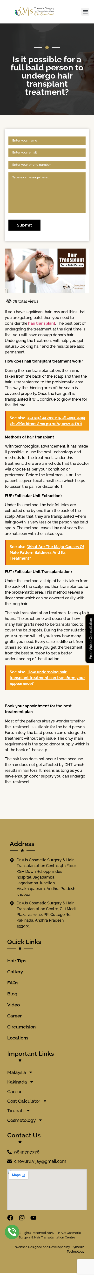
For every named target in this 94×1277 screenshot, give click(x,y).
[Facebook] (10, 1218)
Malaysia (16, 1072)
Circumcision (21, 1026)
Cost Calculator (23, 1101)
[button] (85, 12)
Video (13, 1004)
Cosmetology (21, 1120)
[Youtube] (33, 1218)
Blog (12, 993)
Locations (17, 1037)
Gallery (15, 971)
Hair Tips (16, 960)
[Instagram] (22, 1218)
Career (14, 1015)
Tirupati (15, 1110)
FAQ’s (12, 982)
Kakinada (17, 1081)
